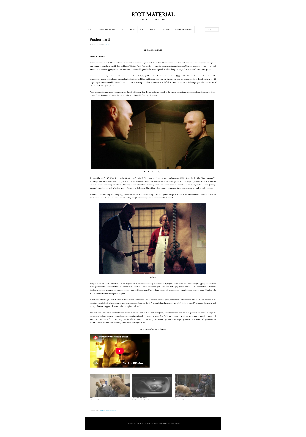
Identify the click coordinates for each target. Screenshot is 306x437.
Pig (176, 397)
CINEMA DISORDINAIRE (153, 50)
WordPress (170, 423)
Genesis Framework (160, 423)
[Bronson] (110, 385)
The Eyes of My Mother (139, 397)
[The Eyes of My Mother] (152, 385)
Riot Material (153, 15)
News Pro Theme (145, 423)
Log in (177, 423)
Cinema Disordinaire (108, 410)
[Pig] (195, 385)
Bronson (92, 397)
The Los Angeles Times (159, 329)
